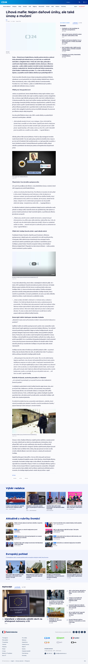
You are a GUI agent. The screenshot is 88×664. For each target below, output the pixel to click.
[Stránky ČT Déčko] (47, 642)
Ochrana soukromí (19, 661)
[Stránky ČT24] (47, 638)
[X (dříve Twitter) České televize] (82, 632)
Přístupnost (27, 661)
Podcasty (63, 6)
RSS (85, 661)
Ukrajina (14, 6)
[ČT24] (4, 2)
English (12, 661)
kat (6, 19)
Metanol (26, 478)
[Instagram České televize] (74, 632)
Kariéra (23, 649)
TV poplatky (5, 642)
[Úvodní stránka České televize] (10, 632)
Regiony (35, 6)
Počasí (47, 6)
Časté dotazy (25, 653)
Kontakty (24, 655)
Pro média (24, 637)
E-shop (4, 651)
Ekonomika (41, 6)
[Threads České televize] (85, 632)
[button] (34, 264)
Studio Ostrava (25, 644)
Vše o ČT (4, 655)
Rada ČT (24, 646)
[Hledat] (79, 2)
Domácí (25, 6)
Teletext (4, 644)
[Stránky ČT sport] (60, 638)
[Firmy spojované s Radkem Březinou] (34, 163)
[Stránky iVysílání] (75, 638)
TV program (5, 637)
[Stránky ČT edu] (73, 642)
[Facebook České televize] (76, 632)
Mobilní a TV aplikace (7, 653)
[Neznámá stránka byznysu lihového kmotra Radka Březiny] (34, 421)
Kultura (57, 6)
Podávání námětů (26, 651)
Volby (19, 6)
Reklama (24, 640)
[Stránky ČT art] (59, 642)
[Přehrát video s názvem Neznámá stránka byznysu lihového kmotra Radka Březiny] (34, 263)
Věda (52, 6)
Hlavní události (6, 6)
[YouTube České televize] (79, 632)
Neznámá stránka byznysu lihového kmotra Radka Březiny (24, 277)
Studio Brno (25, 642)
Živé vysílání (5, 640)
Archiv (20, 478)
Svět (30, 6)
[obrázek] (31, 37)
